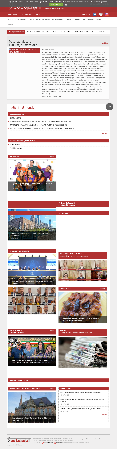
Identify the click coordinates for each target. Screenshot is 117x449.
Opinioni (90, 20)
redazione (59, 442)
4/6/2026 (64, 411)
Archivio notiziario (16, 148)
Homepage (80, 439)
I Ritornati (69, 20)
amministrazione (48, 442)
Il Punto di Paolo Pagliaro (17, 20)
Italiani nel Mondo (43, 20)
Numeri (98, 20)
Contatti (38, 15)
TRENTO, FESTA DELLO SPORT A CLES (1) (78, 32)
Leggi (66, 4)
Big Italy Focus (57, 20)
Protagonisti (80, 20)
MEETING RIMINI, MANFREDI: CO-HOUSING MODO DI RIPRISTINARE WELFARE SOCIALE (42, 129)
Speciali (11, 25)
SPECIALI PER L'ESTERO (19, 380)
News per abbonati (16, 32)
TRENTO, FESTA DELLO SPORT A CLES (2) (41, 32)
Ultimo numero (15, 144)
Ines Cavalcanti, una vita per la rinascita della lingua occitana (80, 393)
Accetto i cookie (56, 4)
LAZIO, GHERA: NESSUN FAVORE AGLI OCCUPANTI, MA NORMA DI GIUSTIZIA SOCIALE (41, 121)
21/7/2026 (64, 395)
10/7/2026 (64, 404)
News (32, 20)
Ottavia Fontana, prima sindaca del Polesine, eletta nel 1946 (80, 409)
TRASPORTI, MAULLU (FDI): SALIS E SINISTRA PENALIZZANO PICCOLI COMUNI (38, 125)
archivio (105, 43)
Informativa (106, 439)
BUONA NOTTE (15, 118)
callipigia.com (18, 445)
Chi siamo (89, 439)
